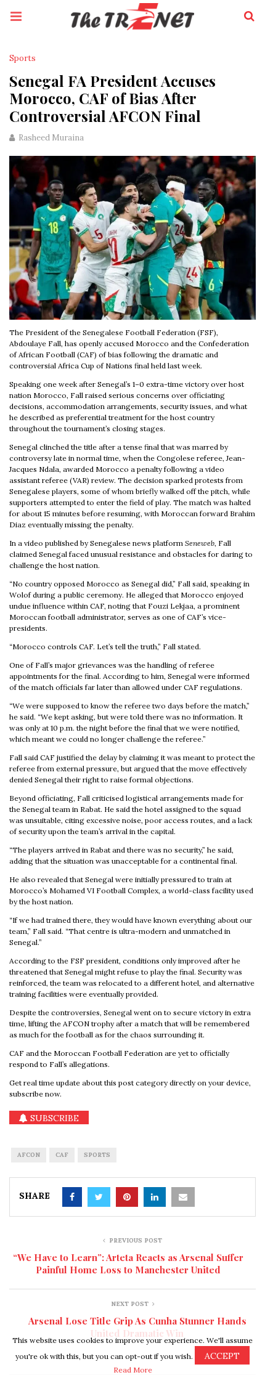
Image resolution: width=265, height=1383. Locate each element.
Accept (222, 1355)
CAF (61, 1155)
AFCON (28, 1155)
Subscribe (53, 1118)
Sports (22, 58)
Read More (132, 1369)
